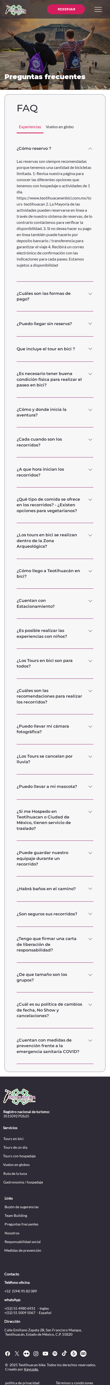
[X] (17, 1353)
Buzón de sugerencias (22, 1207)
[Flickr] (26, 1353)
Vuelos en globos (16, 1164)
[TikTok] (64, 1353)
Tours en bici (13, 1138)
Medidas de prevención (22, 1250)
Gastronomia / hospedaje (23, 1182)
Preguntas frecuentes (21, 1224)
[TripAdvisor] (83, 1353)
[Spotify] (55, 1353)
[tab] (30, 126)
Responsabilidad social (23, 1241)
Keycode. (31, 1369)
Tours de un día (15, 1147)
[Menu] (98, 9)
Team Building (16, 1215)
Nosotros (12, 1233)
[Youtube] (45, 1353)
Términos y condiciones (74, 1383)
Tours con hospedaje (19, 1156)
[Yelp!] (74, 1353)
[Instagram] (36, 1353)
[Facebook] (7, 1353)
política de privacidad (22, 1383)
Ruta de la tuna (15, 1173)
